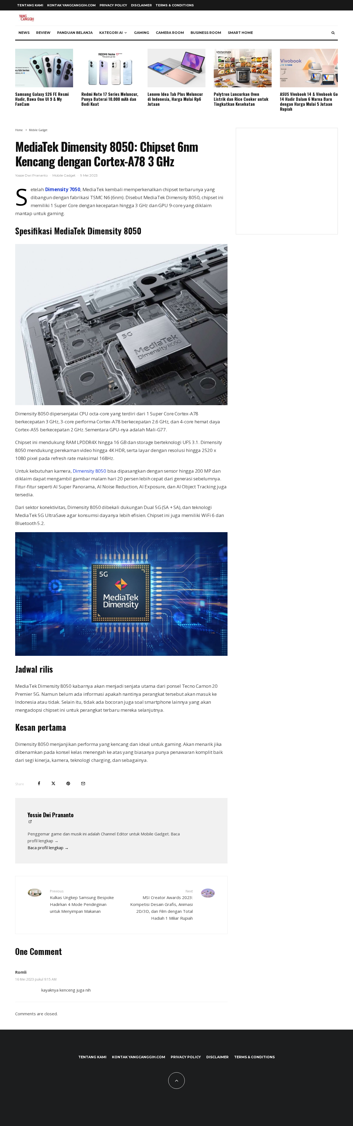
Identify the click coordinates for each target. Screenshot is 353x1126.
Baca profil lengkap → (48, 847)
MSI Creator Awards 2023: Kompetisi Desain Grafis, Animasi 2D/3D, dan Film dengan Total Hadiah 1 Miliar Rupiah (161, 905)
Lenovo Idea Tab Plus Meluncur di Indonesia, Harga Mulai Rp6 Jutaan (175, 98)
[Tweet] (53, 783)
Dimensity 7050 (62, 189)
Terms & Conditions (175, 5)
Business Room (206, 33)
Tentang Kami (30, 5)
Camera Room (170, 33)
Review (43, 33)
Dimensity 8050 (89, 471)
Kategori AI (111, 33)
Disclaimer (141, 5)
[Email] (83, 783)
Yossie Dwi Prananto (31, 175)
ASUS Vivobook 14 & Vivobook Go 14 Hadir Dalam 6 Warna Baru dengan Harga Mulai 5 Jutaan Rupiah (309, 101)
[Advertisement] (286, 184)
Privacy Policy (113, 5)
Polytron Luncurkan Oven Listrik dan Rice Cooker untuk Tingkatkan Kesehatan (241, 98)
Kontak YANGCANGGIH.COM (71, 5)
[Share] (39, 783)
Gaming (141, 33)
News (24, 33)
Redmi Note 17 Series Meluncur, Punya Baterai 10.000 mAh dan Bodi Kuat (109, 98)
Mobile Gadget (64, 175)
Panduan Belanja (75, 33)
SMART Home (240, 33)
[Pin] (68, 783)
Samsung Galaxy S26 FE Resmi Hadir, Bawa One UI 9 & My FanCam (42, 98)
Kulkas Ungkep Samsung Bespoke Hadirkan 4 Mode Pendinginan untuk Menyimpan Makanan (82, 901)
